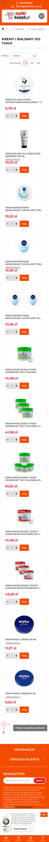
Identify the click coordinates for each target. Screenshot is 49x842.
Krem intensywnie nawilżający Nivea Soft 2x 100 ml (22, 316)
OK (44, 814)
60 (38, 63)
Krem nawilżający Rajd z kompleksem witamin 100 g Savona (22, 532)
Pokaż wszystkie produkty (30, 728)
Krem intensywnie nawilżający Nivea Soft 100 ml (23, 208)
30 (32, 63)
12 (26, 63)
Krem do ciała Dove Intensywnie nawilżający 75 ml (23, 100)
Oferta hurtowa (12, 643)
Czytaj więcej (20, 829)
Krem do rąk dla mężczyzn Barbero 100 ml (22, 154)
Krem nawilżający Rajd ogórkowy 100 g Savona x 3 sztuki (22, 424)
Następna (3, 732)
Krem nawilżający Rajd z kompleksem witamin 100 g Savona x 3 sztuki (22, 586)
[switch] (6, 829)
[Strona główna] (3, 29)
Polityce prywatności (23, 807)
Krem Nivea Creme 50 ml (20, 693)
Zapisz (39, 780)
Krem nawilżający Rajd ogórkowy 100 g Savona (20, 370)
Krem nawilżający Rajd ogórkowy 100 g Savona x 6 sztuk (22, 478)
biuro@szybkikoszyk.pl (29, 6)
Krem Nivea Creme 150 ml (21, 639)
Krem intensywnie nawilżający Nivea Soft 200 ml (23, 262)
